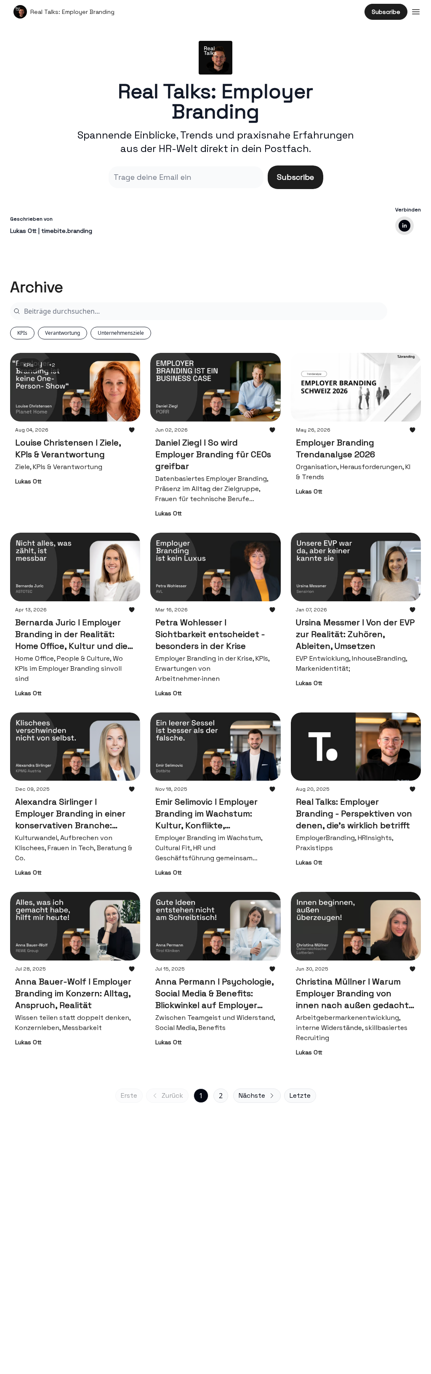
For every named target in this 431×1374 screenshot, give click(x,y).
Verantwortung (62, 332)
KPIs (22, 332)
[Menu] (416, 10)
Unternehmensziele (121, 332)
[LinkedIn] (404, 225)
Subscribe (386, 12)
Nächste (252, 1095)
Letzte (300, 1095)
